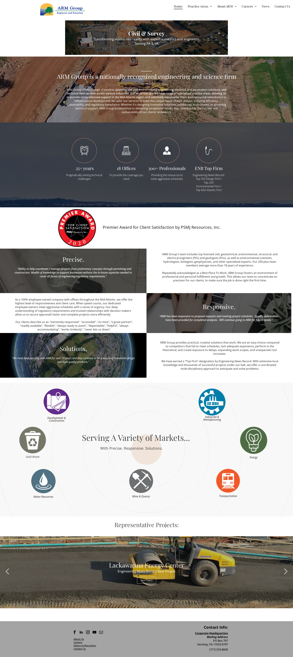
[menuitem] (178, 6)
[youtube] (94, 632)
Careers (78, 642)
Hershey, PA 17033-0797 (212, 644)
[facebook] (74, 632)
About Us (79, 639)
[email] (101, 632)
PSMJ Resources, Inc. (200, 227)
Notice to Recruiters (85, 645)
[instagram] (88, 632)
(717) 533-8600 (218, 649)
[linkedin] (81, 632)
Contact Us (80, 648)
